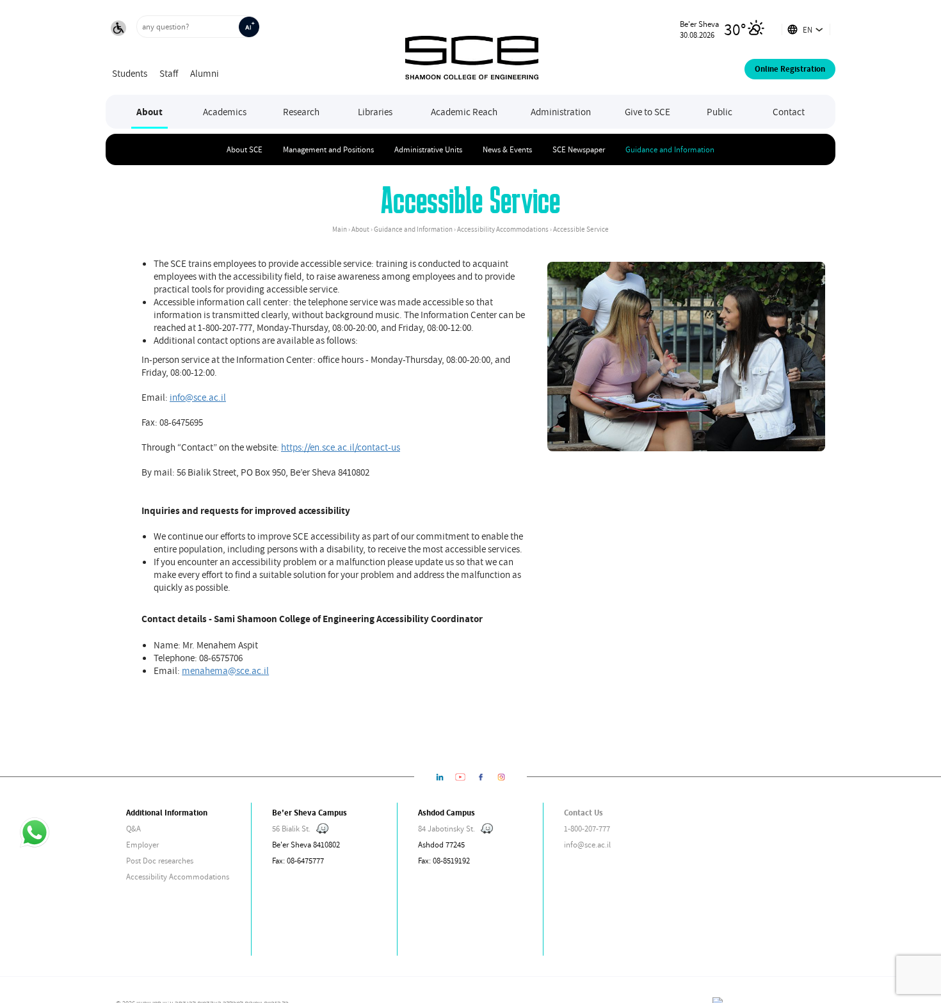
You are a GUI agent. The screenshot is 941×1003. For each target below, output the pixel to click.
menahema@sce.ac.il (225, 670)
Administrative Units (428, 149)
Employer (142, 844)
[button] (118, 29)
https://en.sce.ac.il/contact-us (340, 446)
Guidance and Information (669, 149)
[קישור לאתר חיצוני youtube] (460, 776)
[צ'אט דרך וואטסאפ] (34, 833)
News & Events (507, 149)
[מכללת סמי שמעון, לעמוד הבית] (471, 47)
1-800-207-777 (587, 828)
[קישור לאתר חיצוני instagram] (501, 776)
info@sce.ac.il (198, 396)
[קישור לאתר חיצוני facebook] (481, 776)
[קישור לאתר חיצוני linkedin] (440, 776)
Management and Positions (328, 149)
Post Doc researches (159, 860)
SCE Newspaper (578, 149)
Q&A (133, 828)
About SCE (244, 149)
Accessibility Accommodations (177, 876)
